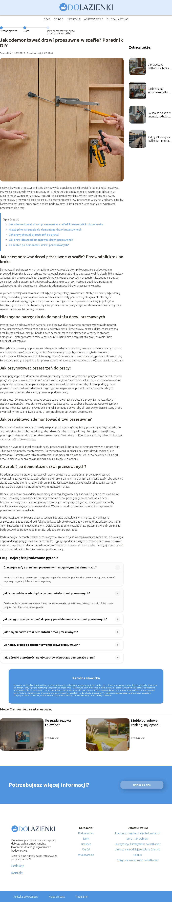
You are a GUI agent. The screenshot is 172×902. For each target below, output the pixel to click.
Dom (47, 19)
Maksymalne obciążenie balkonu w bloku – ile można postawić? (159, 90)
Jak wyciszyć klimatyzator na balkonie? (137, 844)
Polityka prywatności (25, 896)
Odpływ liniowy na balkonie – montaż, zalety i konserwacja (159, 139)
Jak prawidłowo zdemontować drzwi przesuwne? (41, 239)
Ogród (59, 19)
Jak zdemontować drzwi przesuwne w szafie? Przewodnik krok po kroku (56, 224)
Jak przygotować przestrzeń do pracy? (34, 234)
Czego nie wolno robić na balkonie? (137, 860)
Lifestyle (73, 19)
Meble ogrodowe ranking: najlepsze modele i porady (144, 723)
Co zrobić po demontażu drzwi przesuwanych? (39, 245)
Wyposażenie (93, 19)
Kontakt (17, 873)
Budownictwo (117, 19)
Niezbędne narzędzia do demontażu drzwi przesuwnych (45, 229)
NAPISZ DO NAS (142, 785)
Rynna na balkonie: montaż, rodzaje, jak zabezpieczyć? (159, 114)
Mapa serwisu (57, 896)
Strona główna (8, 30)
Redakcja (17, 866)
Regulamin (82, 896)
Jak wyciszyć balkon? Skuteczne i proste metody (159, 66)
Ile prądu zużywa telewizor (58, 723)
